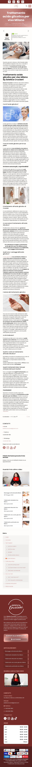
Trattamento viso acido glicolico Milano (15, 662)
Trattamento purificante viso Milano (14, 666)
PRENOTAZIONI (9, 586)
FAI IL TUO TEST (9, 574)
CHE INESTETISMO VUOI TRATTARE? (17, 567)
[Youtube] (12, 718)
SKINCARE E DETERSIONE (14, 570)
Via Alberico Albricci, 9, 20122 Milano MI (14, 698)
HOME (7, 537)
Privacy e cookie (23, 762)
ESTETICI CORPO (12, 546)
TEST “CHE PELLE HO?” (13, 577)
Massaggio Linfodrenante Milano (13, 651)
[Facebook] (5, 718)
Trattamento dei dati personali (16, 764)
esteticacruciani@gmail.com (10, 428)
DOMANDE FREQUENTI (10, 583)
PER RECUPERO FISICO (13, 555)
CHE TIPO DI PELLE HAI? (13, 565)
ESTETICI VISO (11, 549)
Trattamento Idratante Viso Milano (14, 655)
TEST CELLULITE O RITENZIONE (15, 580)
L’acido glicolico (7, 257)
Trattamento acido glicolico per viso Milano (16, 25)
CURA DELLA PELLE (9, 561)
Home (6, 23)
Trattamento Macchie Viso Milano (14, 658)
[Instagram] (8, 718)
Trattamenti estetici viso (17, 23)
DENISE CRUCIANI (7, 39)
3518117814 (5, 411)
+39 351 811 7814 (7, 434)
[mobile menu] (29, 6)
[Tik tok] (16, 718)
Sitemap (16, 762)
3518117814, (25, 247)
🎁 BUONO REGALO (10, 558)
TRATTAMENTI (8, 543)
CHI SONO (8, 540)
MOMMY (10, 552)
